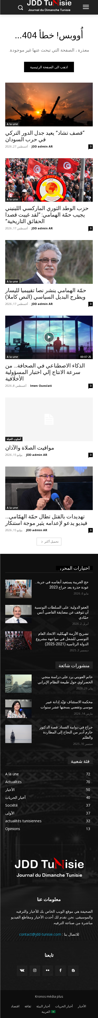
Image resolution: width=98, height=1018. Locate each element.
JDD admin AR (42, 146)
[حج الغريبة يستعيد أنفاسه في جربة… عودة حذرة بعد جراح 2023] (18, 589)
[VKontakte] (22, 971)
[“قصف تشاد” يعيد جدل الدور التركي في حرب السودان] (49, 104)
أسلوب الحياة (14, 439)
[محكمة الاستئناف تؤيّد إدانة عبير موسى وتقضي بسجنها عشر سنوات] (18, 709)
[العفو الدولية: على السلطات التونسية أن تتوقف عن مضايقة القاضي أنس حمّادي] (18, 614)
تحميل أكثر (51, 541)
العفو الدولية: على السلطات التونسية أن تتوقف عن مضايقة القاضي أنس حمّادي (61, 612)
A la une (12, 124)
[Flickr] (48, 971)
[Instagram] (35, 971)
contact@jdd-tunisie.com (40, 934)
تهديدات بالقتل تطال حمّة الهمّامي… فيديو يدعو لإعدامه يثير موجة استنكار (46, 519)
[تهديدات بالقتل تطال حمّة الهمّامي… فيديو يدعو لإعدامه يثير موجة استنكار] (49, 488)
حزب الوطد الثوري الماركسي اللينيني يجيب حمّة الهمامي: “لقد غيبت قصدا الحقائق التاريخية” (47, 214)
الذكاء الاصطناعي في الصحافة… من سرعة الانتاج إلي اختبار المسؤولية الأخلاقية (45, 372)
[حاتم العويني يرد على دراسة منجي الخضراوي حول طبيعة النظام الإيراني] (18, 683)
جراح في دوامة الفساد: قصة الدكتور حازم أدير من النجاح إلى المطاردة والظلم (66, 732)
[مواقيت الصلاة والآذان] (49, 419)
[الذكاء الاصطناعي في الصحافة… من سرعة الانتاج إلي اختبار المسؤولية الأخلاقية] (49, 337)
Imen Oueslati (41, 386)
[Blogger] (73, 971)
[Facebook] (60, 971)
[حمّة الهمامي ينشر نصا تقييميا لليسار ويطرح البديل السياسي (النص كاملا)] (49, 262)
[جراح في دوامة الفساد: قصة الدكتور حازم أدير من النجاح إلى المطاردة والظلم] (18, 734)
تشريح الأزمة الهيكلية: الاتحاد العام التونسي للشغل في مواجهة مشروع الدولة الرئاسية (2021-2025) (62, 638)
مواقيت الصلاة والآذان (29, 448)
